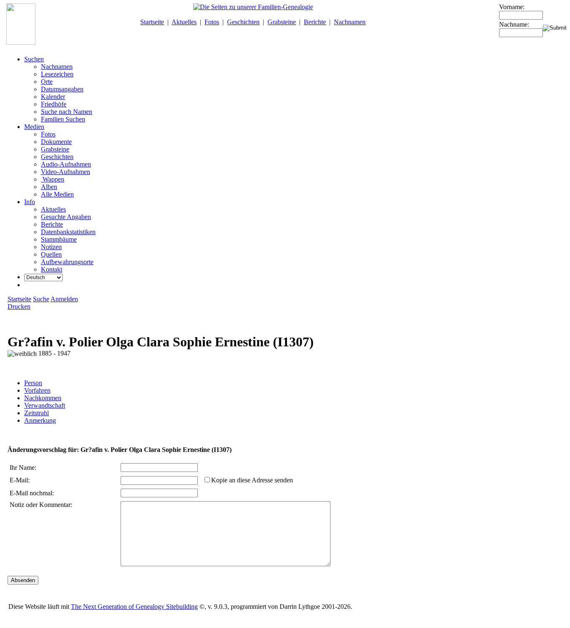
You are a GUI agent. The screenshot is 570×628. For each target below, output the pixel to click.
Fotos (211, 21)
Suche (41, 299)
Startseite (152, 21)
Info (29, 201)
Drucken (19, 306)
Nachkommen (42, 397)
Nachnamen (350, 21)
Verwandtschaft (44, 405)
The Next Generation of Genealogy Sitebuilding (134, 606)
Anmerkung (40, 420)
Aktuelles (184, 21)
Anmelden (64, 299)
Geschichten (243, 21)
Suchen (34, 59)
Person (33, 382)
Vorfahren (37, 390)
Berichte (315, 21)
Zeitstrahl (36, 412)
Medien (34, 126)
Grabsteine (281, 21)
